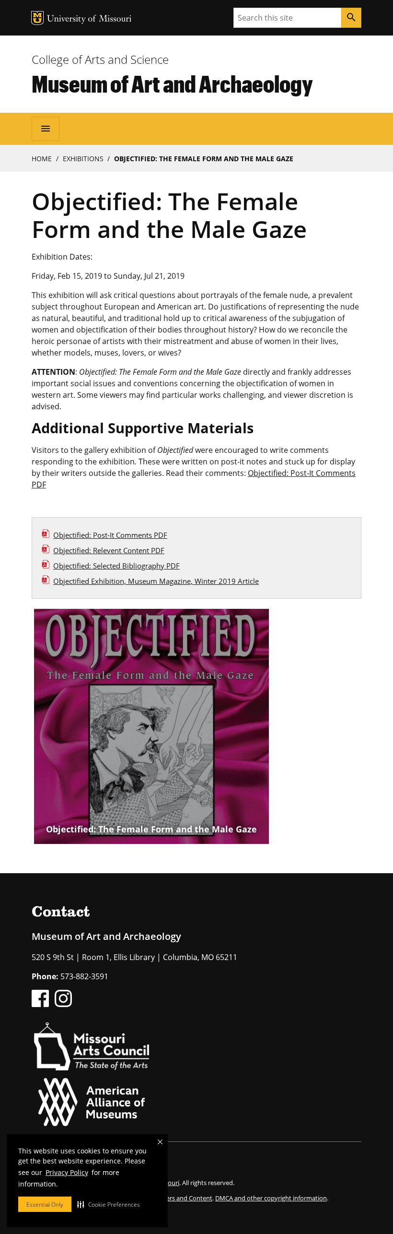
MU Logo (37, 18)
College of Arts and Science (100, 59)
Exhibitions (83, 158)
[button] (108, 1204)
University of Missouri (89, 19)
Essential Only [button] (44, 1204)
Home (42, 158)
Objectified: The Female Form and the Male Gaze (151, 829)
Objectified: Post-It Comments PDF (110, 535)
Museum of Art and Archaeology (172, 83)
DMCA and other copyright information (271, 1198)
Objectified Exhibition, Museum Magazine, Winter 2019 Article (156, 581)
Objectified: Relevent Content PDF (108, 550)
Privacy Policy (67, 1172)
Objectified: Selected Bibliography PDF (116, 565)
